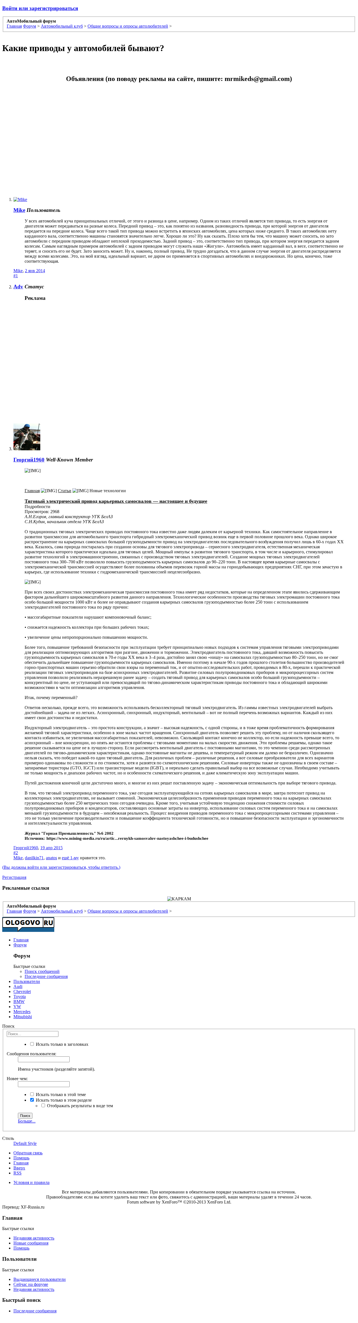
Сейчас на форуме (30, 1284)
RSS (17, 1173)
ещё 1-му (70, 857)
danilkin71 (34, 857)
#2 (15, 852)
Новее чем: (17, 1078)
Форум (20, 944)
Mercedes (21, 1011)
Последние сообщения (46, 976)
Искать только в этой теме (60, 1094)
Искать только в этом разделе (63, 1100)
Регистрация (14, 877)
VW (17, 1006)
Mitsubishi (22, 1016)
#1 (15, 275)
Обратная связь (28, 1152)
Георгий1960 (28, 460)
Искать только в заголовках (61, 1044)
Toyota (19, 996)
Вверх (19, 1168)
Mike (19, 210)
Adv (18, 287)
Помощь (21, 1157)
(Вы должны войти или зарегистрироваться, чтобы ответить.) (61, 867)
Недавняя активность (33, 1238)
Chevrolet (22, 991)
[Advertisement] (129, 137)
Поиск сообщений (42, 971)
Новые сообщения (30, 1243)
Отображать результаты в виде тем (79, 1105)
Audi (17, 986)
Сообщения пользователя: (31, 1053)
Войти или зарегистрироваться (40, 8)
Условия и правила (31, 1182)
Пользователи (26, 981)
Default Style (25, 1143)
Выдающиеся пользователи (39, 1279)
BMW (19, 1001)
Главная (21, 939)
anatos (51, 857)
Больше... (27, 1121)
